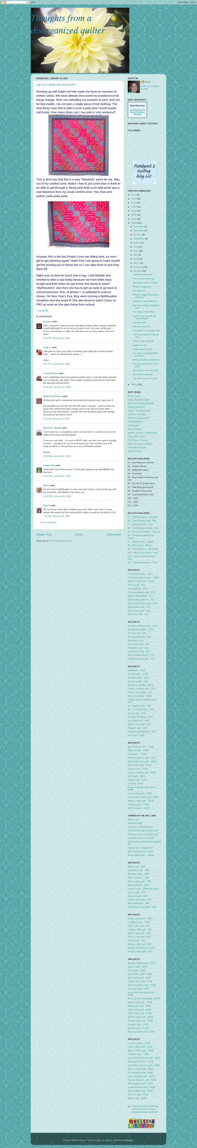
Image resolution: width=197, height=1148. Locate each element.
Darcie (46, 505)
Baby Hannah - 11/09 (138, 750)
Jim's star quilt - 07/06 (138, 989)
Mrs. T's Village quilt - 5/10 (141, 709)
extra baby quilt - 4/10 (138, 720)
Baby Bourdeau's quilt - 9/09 (141, 758)
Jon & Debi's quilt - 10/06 (140, 974)
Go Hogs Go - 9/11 (137, 633)
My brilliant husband (143, 374)
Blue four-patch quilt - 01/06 (141, 1032)
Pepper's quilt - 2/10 (137, 728)
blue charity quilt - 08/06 (139, 978)
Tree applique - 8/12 (137, 588)
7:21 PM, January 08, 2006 (56, 516)
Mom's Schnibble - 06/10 (140, 696)
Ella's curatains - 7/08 (138, 877)
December (139, 226)
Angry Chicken (135, 429)
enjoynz (108, 1140)
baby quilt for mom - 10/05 (140, 1061)
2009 (134, 211)
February (138, 267)
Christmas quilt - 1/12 (138, 614)
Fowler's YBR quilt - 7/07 (140, 929)
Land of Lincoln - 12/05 (139, 1043)
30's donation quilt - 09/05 (140, 1072)
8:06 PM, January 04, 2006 (56, 338)
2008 (134, 215)
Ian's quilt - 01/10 (136, 735)
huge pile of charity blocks (140, 827)
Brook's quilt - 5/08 (137, 892)
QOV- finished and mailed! (140, 851)
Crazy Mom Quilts (136, 436)
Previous (140, 112)
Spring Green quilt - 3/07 (140, 944)
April (136, 259)
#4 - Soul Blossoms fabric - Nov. (143, 528)
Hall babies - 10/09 (137, 754)
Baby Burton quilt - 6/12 (139, 607)
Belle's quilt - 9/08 (136, 866)
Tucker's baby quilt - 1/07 (140, 951)
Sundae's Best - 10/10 (138, 678)
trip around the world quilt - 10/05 (144, 1058)
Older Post (114, 534)
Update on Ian (140, 345)
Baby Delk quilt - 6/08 (138, 885)
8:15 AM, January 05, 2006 (56, 418)
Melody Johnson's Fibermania (142, 433)
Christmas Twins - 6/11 (139, 644)
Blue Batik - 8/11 (136, 640)
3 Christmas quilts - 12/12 (140, 574)
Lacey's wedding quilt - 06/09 (142, 772)
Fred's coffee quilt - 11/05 (140, 1047)
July (136, 247)
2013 (134, 195)
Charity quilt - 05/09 (137, 780)
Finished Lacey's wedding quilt (142, 834)
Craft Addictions (135, 422)
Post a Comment (48, 522)
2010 (134, 207)
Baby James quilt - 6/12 (139, 611)
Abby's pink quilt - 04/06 (139, 1006)
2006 (134, 223)
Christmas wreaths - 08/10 (140, 685)
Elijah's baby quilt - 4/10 (139, 724)
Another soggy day (142, 287)
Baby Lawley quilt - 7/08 (139, 881)
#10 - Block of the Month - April (143, 552)
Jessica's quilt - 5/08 (137, 896)
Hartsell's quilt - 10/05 (138, 1054)
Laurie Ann (49, 465)
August (137, 243)
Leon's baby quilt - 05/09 (140, 793)
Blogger (129, 1140)
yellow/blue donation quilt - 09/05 (144, 1065)
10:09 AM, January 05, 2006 (57, 456)
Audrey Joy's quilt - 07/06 (140, 981)
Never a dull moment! (143, 341)
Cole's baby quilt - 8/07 (139, 926)
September (139, 239)
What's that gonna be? (139, 418)
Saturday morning (141, 326)
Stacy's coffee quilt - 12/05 (140, 1050)
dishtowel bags (135, 823)
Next (132, 112)
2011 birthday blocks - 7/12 (141, 600)
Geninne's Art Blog (137, 414)
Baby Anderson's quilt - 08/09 (142, 761)
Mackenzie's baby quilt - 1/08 (142, 907)
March (137, 263)
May (136, 255)
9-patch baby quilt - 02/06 (140, 1021)
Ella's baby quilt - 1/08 (138, 903)
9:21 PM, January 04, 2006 (56, 364)
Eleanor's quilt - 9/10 (138, 681)
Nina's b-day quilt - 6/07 (139, 937)
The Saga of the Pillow (144, 312)
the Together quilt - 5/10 (139, 706)
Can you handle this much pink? (56, 84)
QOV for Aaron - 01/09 (139, 808)
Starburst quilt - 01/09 (138, 804)
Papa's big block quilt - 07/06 (142, 985)
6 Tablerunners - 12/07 (139, 922)
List (142, 110)
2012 (134, 199)
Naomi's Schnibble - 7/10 (140, 692)
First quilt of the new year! (145, 370)
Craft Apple (133, 425)
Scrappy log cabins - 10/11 (141, 629)
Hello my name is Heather (140, 444)
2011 (133, 203)
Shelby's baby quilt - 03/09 (140, 801)
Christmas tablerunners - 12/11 (143, 626)
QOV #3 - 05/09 (135, 783)
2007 (134, 219)
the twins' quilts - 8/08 (138, 874)
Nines (46, 485)
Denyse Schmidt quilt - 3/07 (141, 948)
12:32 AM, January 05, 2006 (57, 387)
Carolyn (47, 321)
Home (79, 534)
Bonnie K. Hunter (52, 428)
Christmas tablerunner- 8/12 (141, 592)
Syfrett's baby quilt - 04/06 (140, 1017)
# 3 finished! (139, 291)
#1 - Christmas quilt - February (143, 517)
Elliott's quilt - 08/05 (137, 1098)
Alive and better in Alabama (146, 360)
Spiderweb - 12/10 (137, 670)
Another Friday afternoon (145, 301)
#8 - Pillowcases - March (140, 545)
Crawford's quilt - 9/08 (138, 870)
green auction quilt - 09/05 (140, 1069)
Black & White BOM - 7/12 (140, 596)
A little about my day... (143, 349)
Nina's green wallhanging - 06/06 (144, 998)
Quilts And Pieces (52, 396)
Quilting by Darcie (136, 407)
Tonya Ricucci (50, 373)
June (136, 251)
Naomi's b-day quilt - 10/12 (141, 581)
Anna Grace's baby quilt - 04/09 (143, 797)
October (138, 235)
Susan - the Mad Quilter (139, 411)
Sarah (148, 82)
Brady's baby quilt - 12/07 (140, 918)
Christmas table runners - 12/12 (143, 577)
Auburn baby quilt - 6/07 (139, 933)
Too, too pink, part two (144, 279)
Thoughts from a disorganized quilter (68, 23)
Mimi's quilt (133, 819)
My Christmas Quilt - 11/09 (141, 747)
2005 (134, 384)
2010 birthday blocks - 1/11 (141, 655)
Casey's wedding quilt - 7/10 (141, 688)
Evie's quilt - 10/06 (137, 970)
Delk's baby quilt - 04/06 (139, 1009)
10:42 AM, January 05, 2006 (57, 476)
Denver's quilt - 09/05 (138, 1094)
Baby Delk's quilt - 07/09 (139, 765)
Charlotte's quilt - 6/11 (138, 648)
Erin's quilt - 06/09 (136, 776)
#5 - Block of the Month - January (144, 532)
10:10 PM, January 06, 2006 (57, 496)
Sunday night (139, 322)
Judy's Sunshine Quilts (139, 400)
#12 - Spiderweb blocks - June (142, 562)
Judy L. (47, 347)
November (139, 230)
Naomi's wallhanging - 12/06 (141, 963)
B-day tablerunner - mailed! (141, 855)
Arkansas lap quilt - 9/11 (139, 637)
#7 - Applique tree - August (141, 541)
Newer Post (44, 534)
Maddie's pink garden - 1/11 (141, 659)
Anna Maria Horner (137, 447)
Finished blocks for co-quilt (141, 838)
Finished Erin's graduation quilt (143, 830)
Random (137, 114)
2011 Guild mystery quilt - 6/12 (142, 603)
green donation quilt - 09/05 (141, 1076)
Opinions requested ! (143, 274)
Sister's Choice (135, 451)
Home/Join (134, 110)
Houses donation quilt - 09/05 (142, 1080)
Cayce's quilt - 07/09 (138, 769)
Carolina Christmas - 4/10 (140, 717)
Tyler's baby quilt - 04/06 (140, 1013)
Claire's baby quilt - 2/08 (139, 899)
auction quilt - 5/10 (137, 713)
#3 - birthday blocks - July (140, 524)
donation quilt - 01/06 (138, 1024)
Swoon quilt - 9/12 (136, 585)
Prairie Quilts (134, 396)
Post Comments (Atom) (61, 541)
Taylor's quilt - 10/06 (137, 967)
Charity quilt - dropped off (140, 848)
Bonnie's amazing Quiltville (141, 403)
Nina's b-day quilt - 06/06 (140, 1002)
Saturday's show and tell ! (145, 283)
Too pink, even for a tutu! (145, 378)
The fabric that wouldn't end (146, 330)
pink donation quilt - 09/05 (140, 1091)
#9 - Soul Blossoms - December (143, 549)
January (138, 271)
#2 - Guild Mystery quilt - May (142, 521)
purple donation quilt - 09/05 (141, 1087)
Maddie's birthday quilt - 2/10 (142, 732)
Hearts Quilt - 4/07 (137, 940)
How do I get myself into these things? (144, 317)
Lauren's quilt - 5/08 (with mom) (143, 889)
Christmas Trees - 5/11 (139, 651)
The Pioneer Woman (138, 440)
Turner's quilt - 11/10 (138, 674)
